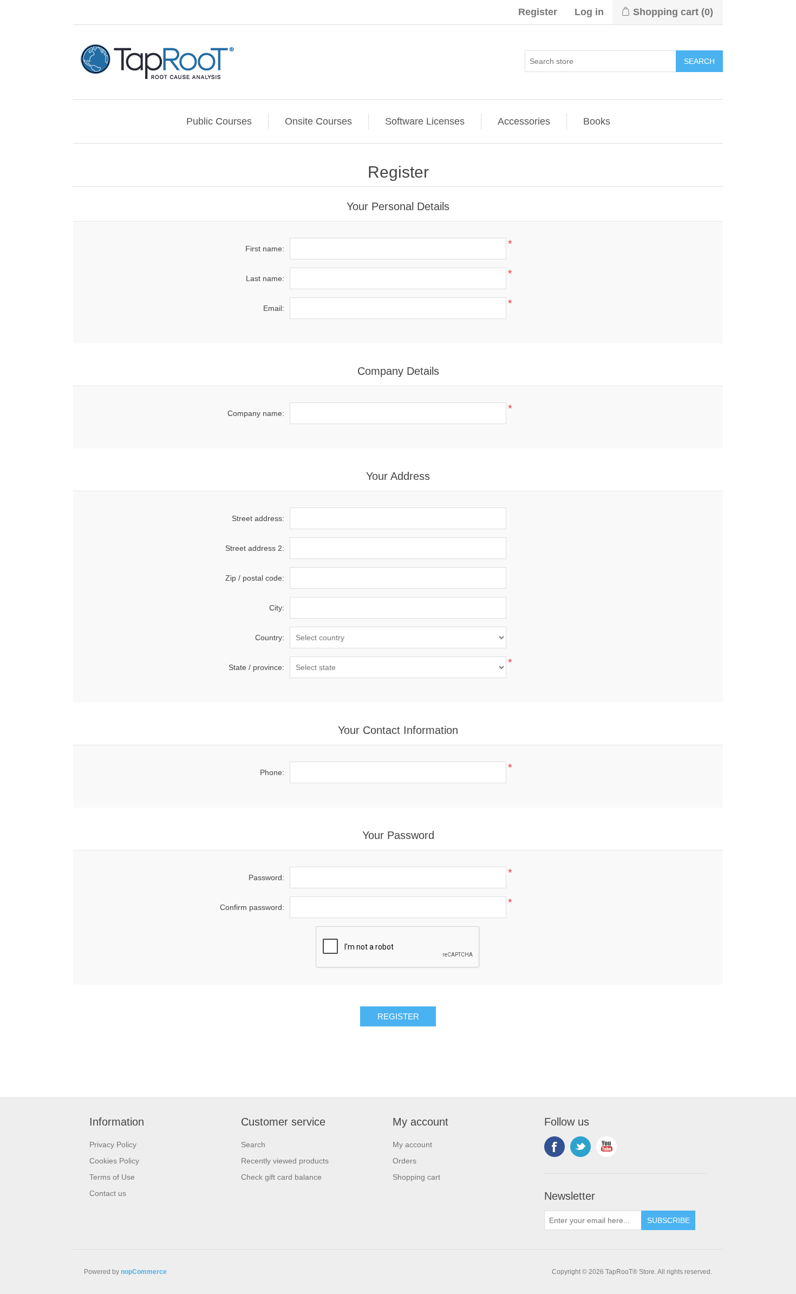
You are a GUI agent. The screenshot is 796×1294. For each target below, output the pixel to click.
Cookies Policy (114, 1160)
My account (412, 1144)
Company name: (255, 413)
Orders (404, 1160)
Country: (269, 637)
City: (276, 607)
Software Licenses (425, 121)
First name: (264, 248)
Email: (273, 308)
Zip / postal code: (254, 578)
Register (537, 11)
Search (253, 1144)
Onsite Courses (318, 121)
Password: (266, 877)
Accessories (524, 121)
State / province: (256, 667)
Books (596, 121)
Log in (589, 11)
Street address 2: (254, 548)
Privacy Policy (112, 1144)
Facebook (554, 1146)
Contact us (107, 1193)
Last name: (265, 278)
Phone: (272, 772)
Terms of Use (112, 1177)
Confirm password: (252, 907)
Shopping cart (416, 1177)
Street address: (258, 518)
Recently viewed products (285, 1160)
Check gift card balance (281, 1177)
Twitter (580, 1146)
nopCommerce (144, 1272)
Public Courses (219, 121)
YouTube (606, 1146)
